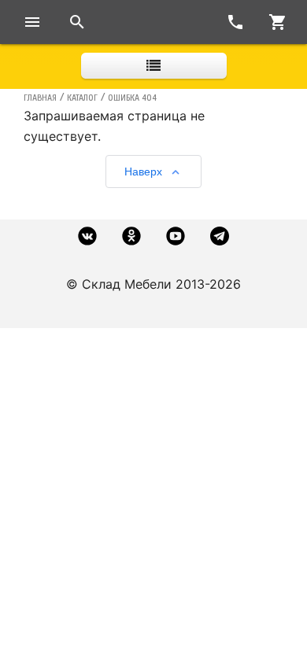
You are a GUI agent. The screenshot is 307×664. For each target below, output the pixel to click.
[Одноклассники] (131, 236)
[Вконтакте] (87, 236)
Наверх (143, 171)
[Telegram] (220, 236)
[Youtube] (176, 236)
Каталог (82, 97)
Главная (40, 97)
